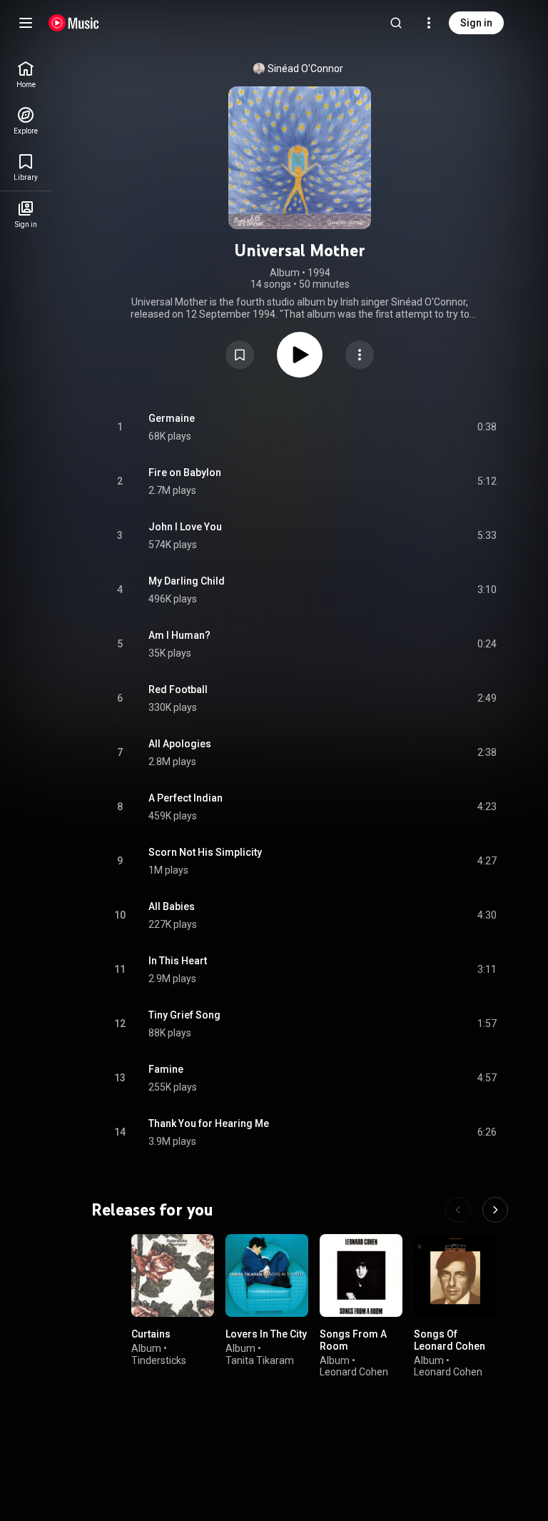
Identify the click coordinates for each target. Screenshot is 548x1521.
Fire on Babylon (184, 472)
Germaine (171, 418)
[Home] (74, 22)
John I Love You (185, 526)
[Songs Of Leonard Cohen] (455, 1275)
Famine (165, 1069)
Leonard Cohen (354, 1372)
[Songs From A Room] (361, 1275)
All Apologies (179, 743)
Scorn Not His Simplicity (205, 852)
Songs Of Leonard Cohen (449, 1340)
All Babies (171, 906)
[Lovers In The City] (266, 1275)
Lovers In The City (266, 1334)
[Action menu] (359, 354)
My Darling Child (186, 581)
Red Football (178, 689)
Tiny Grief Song (184, 1015)
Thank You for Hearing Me (208, 1123)
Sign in (476, 23)
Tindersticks (158, 1359)
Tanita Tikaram (259, 1359)
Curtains (151, 1334)
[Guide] (25, 22)
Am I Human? (179, 635)
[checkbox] (486, 427)
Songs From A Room (353, 1340)
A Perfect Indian (185, 798)
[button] (239, 354)
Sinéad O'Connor (305, 68)
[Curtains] (172, 1275)
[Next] (495, 1209)
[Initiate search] (396, 22)
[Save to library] (239, 354)
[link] (26, 74)
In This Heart (177, 960)
